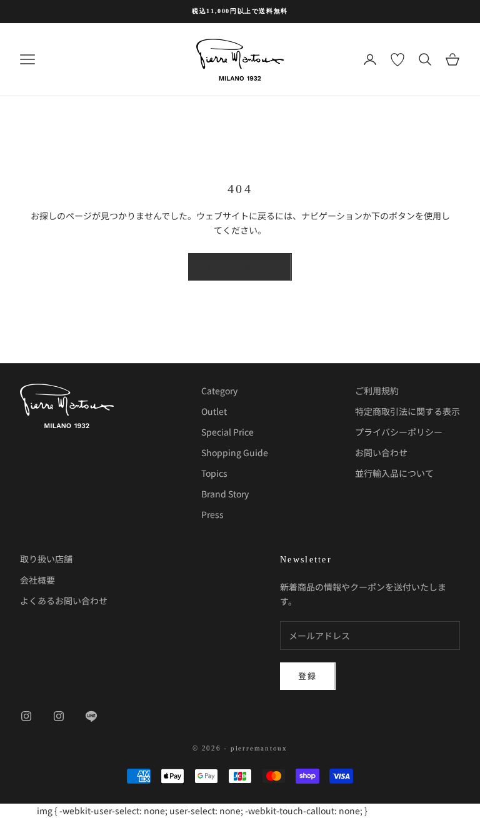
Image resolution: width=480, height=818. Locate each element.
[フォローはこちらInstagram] (26, 716)
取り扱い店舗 (46, 558)
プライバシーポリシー (398, 432)
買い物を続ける (239, 266)
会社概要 (37, 580)
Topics (214, 473)
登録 (308, 676)
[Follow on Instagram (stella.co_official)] (58, 716)
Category (219, 390)
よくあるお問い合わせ (64, 600)
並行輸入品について (394, 473)
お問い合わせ (381, 452)
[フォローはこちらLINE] (91, 716)
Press (212, 514)
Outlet (214, 411)
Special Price (227, 432)
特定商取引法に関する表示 (407, 411)
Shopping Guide (234, 452)
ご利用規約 (377, 390)
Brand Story (225, 493)
